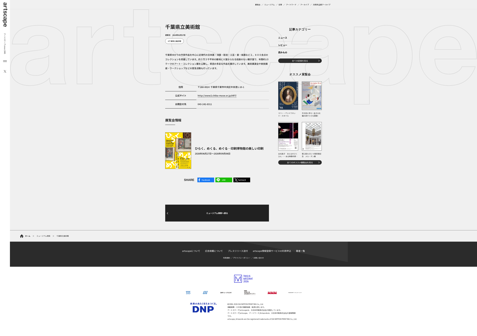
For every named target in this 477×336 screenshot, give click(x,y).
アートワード (291, 4)
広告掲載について (214, 250)
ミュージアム (269, 4)
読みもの (282, 52)
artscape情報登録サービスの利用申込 (272, 250)
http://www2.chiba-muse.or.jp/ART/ (217, 95)
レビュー (282, 45)
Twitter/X (242, 180)
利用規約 (226, 258)
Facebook (206, 180)
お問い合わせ (258, 258)
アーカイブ (304, 4)
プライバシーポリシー (241, 258)
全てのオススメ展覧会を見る (300, 162)
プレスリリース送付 (238, 250)
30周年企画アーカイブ (321, 4)
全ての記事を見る (300, 60)
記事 (280, 4)
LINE (224, 180)
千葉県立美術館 (175, 41)
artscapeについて (191, 250)
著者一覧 (300, 250)
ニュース (282, 38)
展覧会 (257, 4)
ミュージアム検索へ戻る (217, 213)
